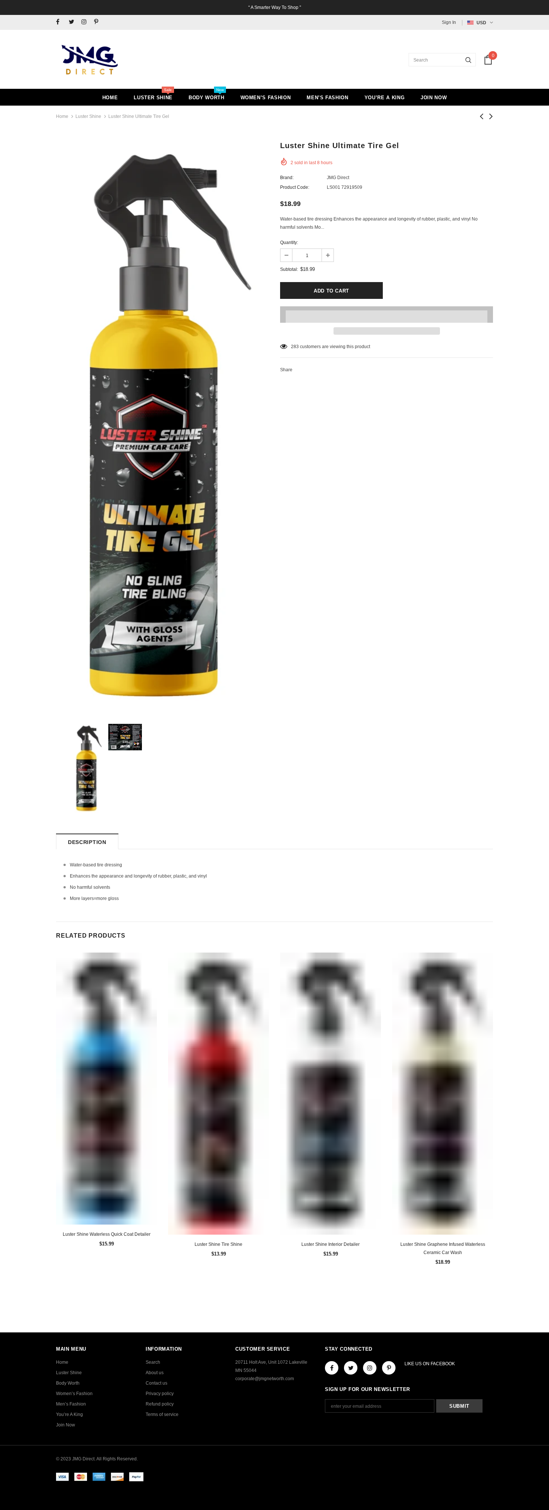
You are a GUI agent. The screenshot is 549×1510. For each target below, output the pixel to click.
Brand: (287, 177)
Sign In (449, 22)
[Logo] (89, 59)
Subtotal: (289, 269)
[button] (386, 314)
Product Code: (294, 187)
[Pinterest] (98, 22)
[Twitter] (73, 22)
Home (62, 116)
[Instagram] (86, 22)
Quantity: (289, 242)
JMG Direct (338, 177)
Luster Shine (88, 116)
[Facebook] (60, 22)
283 (295, 346)
